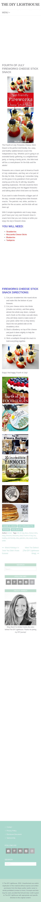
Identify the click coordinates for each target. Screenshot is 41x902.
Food (6, 530)
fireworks (16, 535)
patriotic (22, 538)
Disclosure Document (14, 834)
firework (9, 535)
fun (35, 535)
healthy (4, 538)
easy (3, 535)
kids (17, 538)
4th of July (20, 533)
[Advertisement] (20, 37)
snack (31, 538)
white (4, 541)
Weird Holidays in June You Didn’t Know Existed (10, 550)
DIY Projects (26, 526)
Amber (9, 533)
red (27, 538)
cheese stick (33, 533)
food (21, 535)
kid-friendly (11, 538)
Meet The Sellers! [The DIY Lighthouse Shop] (31, 550)
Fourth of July (28, 535)
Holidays (17, 530)
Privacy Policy (12, 831)
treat (35, 538)
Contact (9, 827)
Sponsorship (11, 838)
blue (26, 533)
